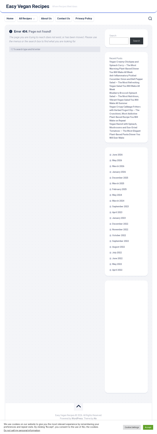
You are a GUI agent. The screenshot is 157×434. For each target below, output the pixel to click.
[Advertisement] (126, 338)
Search (112, 35)
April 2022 (117, 270)
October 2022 (119, 235)
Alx (95, 418)
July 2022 (117, 252)
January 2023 (119, 218)
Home (10, 18)
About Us (46, 18)
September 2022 (120, 241)
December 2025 (120, 178)
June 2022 (117, 258)
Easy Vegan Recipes (27, 6)
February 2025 (119, 189)
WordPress (77, 418)
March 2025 (118, 183)
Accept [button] (148, 427)
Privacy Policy (84, 18)
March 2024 (118, 201)
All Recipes (25, 18)
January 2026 (119, 172)
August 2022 (118, 247)
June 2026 (117, 154)
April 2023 (117, 212)
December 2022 (120, 224)
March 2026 (118, 166)
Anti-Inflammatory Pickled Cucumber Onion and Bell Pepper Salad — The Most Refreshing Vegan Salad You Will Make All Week (126, 82)
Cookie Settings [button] (132, 427)
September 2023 (120, 206)
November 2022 (120, 229)
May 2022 (117, 264)
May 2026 (117, 160)
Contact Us (63, 18)
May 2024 (117, 195)
